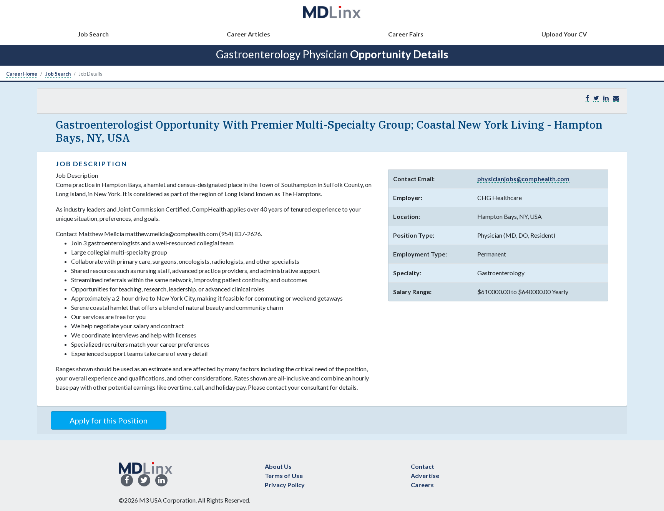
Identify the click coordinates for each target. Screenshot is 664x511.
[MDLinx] (332, 11)
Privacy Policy (285, 484)
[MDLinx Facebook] (127, 480)
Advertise (425, 475)
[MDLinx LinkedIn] (161, 480)
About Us (278, 466)
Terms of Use (284, 475)
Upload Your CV (564, 34)
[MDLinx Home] (146, 467)
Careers (422, 484)
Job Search (93, 34)
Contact (422, 466)
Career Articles (248, 34)
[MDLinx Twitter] (144, 480)
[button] (616, 98)
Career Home (21, 74)
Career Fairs (405, 34)
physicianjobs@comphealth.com (523, 178)
